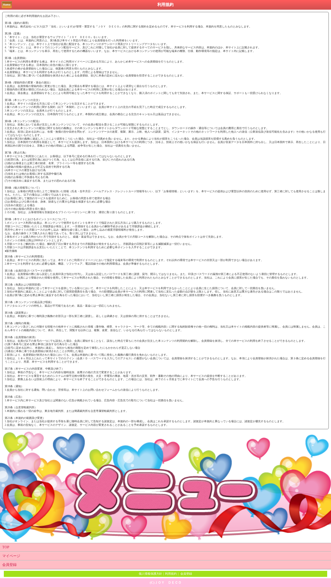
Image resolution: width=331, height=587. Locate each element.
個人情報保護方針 (150, 573)
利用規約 (171, 573)
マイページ (11, 556)
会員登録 (9, 565)
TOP (5, 547)
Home (7, 4)
